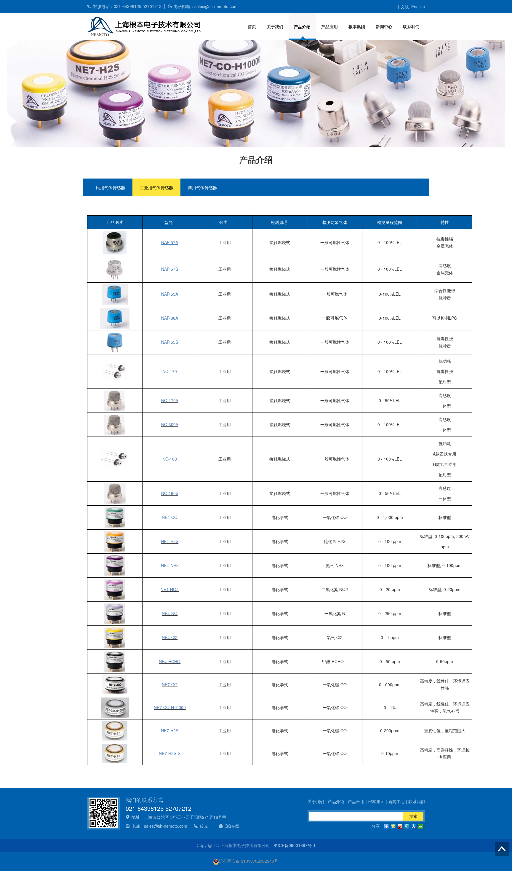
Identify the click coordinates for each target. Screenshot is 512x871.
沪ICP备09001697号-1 (294, 845)
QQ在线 (232, 826)
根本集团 (356, 26)
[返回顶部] (502, 849)
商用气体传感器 (202, 187)
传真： (206, 826)
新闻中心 (384, 26)
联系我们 (411, 26)
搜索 (413, 816)
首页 (252, 26)
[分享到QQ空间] (393, 826)
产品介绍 (302, 26)
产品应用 (329, 26)
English (418, 6)
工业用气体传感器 (156, 187)
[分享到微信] (420, 826)
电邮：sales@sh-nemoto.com (159, 826)
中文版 (402, 6)
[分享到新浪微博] (400, 826)
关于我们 (275, 26)
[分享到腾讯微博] (406, 826)
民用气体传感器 (110, 187)
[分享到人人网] (413, 826)
